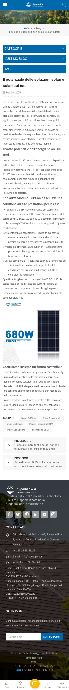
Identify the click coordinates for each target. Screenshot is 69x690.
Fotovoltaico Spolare (15, 430)
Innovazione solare (40, 430)
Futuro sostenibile (14, 424)
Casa (29, 28)
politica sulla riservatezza (34, 666)
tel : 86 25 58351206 (24, 550)
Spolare (7, 405)
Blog (38, 28)
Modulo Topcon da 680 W (41, 424)
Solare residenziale (52, 418)
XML (34, 662)
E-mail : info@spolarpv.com (28, 556)
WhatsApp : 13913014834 (27, 562)
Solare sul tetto (28, 418)
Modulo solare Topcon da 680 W (29, 405)
